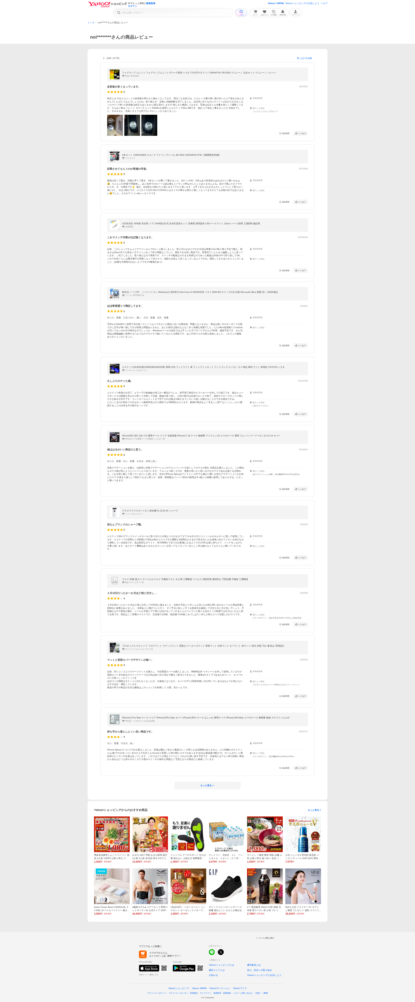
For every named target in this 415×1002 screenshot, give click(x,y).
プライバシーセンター (178, 993)
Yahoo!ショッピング (178, 988)
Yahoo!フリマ (240, 988)
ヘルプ (324, 3)
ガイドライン (205, 993)
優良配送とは (254, 965)
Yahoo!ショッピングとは (221, 965)
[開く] (115, 125)
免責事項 (217, 993)
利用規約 (194, 993)
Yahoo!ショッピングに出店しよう (302, 3)
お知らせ (213, 975)
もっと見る (313, 810)
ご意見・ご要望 (261, 993)
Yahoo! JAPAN (276, 3)
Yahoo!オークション (219, 988)
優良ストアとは (217, 970)
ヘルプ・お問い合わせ (242, 993)
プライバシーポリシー (157, 993)
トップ (91, 22)
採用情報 (227, 993)
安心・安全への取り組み (259, 970)
